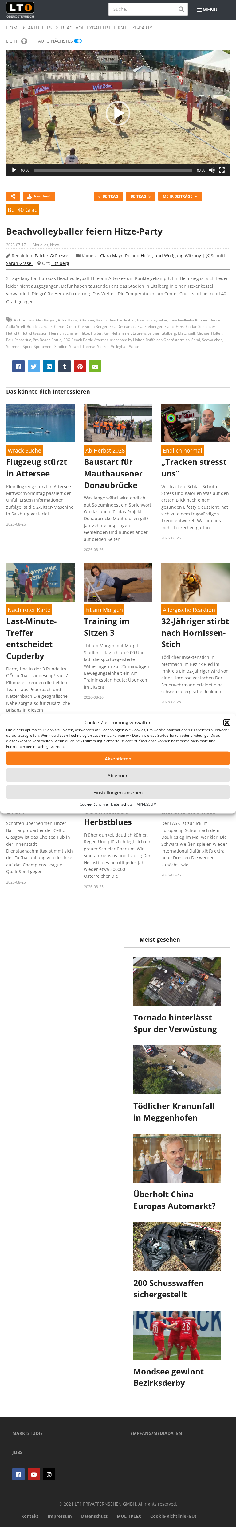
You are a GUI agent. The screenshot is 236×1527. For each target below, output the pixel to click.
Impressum (60, 1516)
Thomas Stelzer (95, 346)
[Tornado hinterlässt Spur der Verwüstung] (177, 981)
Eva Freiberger (150, 326)
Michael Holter (209, 333)
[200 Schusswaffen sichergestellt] (177, 1246)
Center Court (65, 326)
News (55, 244)
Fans (180, 326)
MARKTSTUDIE (27, 1433)
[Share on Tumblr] (64, 366)
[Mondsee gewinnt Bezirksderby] (177, 1335)
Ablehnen (118, 775)
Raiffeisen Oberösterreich (168, 339)
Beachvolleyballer (152, 320)
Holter (96, 333)
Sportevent (43, 346)
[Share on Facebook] (18, 366)
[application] (118, 113)
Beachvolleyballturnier (188, 320)
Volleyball (119, 346)
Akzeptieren (118, 758)
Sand (195, 339)
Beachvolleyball (121, 320)
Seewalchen (212, 339)
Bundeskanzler (39, 326)
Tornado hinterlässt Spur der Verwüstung (175, 1023)
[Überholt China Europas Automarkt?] (177, 1158)
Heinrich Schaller (63, 333)
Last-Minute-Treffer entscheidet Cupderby (31, 638)
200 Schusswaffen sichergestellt (168, 1288)
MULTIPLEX (129, 1516)
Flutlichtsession (34, 333)
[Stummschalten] (212, 170)
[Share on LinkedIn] (49, 366)
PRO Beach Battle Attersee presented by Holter (103, 339)
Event (169, 326)
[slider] (113, 170)
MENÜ (210, 9)
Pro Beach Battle (47, 339)
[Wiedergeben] (14, 170)
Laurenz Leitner (146, 333)
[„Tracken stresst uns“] (195, 423)
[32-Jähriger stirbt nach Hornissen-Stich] (195, 582)
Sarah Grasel (19, 263)
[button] (227, 722)
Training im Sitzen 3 (107, 627)
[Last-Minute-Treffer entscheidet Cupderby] (40, 582)
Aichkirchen (24, 320)
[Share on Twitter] (34, 366)
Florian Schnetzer (200, 326)
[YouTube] (34, 1474)
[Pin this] (80, 366)
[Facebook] (18, 1474)
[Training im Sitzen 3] (118, 582)
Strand (75, 346)
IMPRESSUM (146, 804)
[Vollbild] (222, 170)
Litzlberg (60, 263)
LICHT (12, 41)
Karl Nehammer (117, 333)
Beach (101, 320)
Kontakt (29, 1516)
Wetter (135, 346)
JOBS (17, 1452)
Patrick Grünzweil (53, 255)
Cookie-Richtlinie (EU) (173, 1516)
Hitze (84, 333)
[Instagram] (49, 1474)
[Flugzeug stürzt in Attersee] (40, 423)
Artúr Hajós (67, 320)
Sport (27, 346)
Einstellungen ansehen (118, 792)
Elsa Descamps (122, 326)
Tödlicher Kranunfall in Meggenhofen (174, 1111)
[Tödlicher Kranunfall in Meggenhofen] (177, 1069)
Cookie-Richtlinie (94, 804)
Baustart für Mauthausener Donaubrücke (113, 473)
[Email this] (95, 366)
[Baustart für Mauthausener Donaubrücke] (118, 423)
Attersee (86, 320)
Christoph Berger (93, 326)
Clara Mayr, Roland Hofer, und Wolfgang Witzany (150, 255)
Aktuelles (40, 244)
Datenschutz (121, 804)
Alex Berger (46, 320)
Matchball (186, 333)
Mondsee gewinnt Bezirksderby (168, 1377)
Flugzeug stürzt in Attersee (36, 467)
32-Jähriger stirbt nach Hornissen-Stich (195, 633)
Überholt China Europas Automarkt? (174, 1200)
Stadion (60, 346)
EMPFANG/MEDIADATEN (156, 1433)
